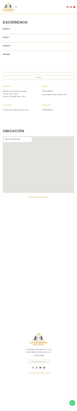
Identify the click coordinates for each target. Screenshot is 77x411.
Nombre (6, 29)
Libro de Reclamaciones (38, 197)
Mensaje (6, 54)
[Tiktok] (37, 368)
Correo (5, 37)
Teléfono (6, 46)
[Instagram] (33, 368)
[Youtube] (40, 368)
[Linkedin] (44, 368)
